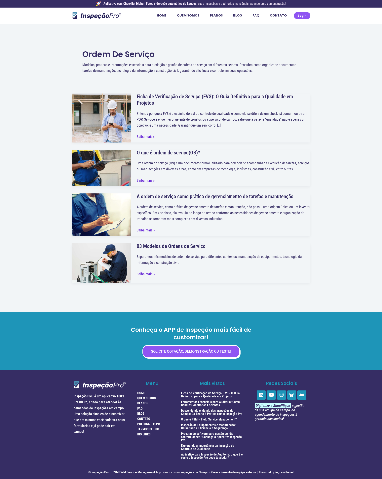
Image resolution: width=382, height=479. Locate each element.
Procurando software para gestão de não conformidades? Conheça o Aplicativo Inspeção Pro (211, 437)
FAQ (140, 408)
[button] (302, 15)
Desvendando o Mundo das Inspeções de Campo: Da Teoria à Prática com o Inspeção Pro (211, 412)
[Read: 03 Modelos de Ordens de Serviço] (101, 262)
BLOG (140, 414)
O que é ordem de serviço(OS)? (168, 153)
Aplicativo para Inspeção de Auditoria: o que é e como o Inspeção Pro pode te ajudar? (212, 456)
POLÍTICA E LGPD (148, 424)
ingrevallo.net (284, 472)
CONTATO (143, 419)
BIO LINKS (144, 434)
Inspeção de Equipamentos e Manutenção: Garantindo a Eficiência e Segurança (208, 426)
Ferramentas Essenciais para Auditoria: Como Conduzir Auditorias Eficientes (210, 403)
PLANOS (142, 403)
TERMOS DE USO (148, 429)
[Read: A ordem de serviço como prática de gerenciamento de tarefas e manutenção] (101, 214)
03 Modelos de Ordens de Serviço (171, 246)
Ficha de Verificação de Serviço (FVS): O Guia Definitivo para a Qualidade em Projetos (210, 394)
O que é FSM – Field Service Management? (209, 419)
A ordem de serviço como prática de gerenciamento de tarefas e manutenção (215, 196)
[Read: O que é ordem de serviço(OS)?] (101, 168)
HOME (141, 393)
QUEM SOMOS (146, 398)
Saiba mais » (146, 137)
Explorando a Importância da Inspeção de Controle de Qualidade (207, 447)
